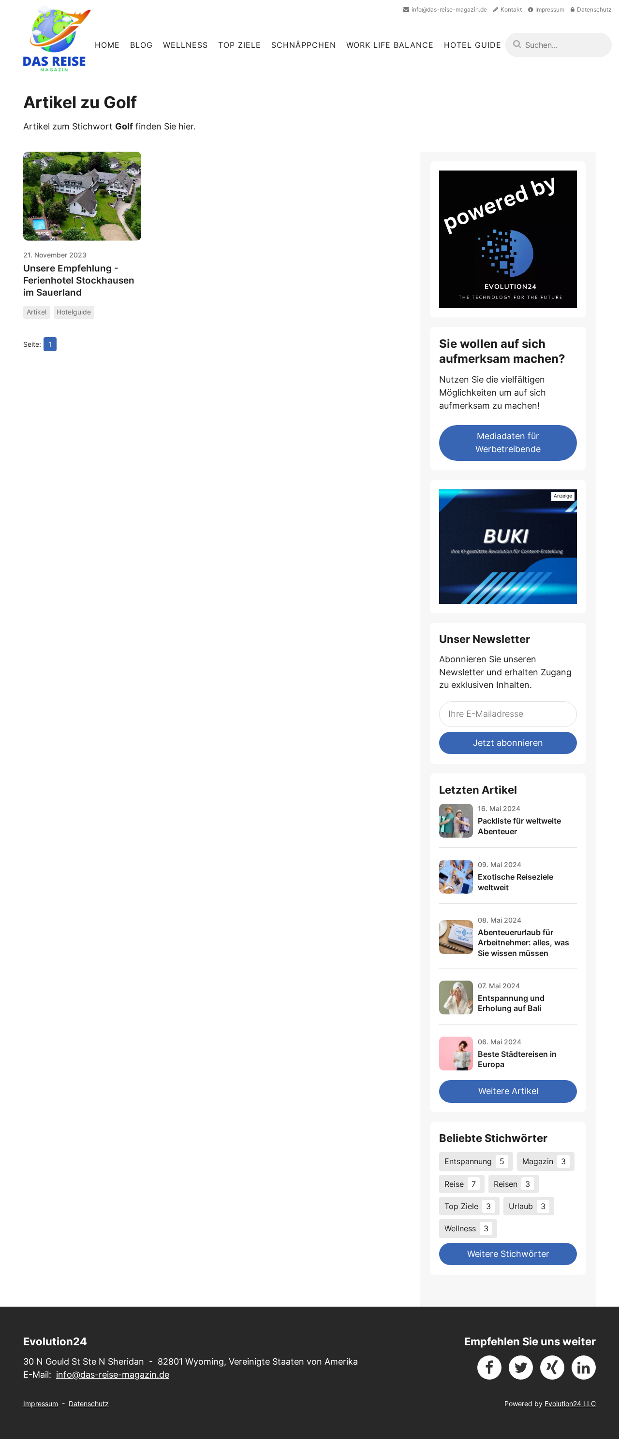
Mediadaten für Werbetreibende (508, 442)
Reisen (512, 1184)
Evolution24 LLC (570, 1403)
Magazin (544, 1161)
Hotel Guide (472, 45)
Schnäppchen (303, 45)
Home (107, 45)
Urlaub (527, 1206)
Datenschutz (89, 1403)
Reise (460, 1184)
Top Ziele (239, 45)
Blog (141, 45)
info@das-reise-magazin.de (112, 1374)
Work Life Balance (390, 45)
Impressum (40, 1403)
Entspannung (474, 1161)
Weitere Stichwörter (508, 1254)
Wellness (185, 45)
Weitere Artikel (508, 1091)
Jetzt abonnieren (508, 743)
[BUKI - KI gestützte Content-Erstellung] (507, 546)
